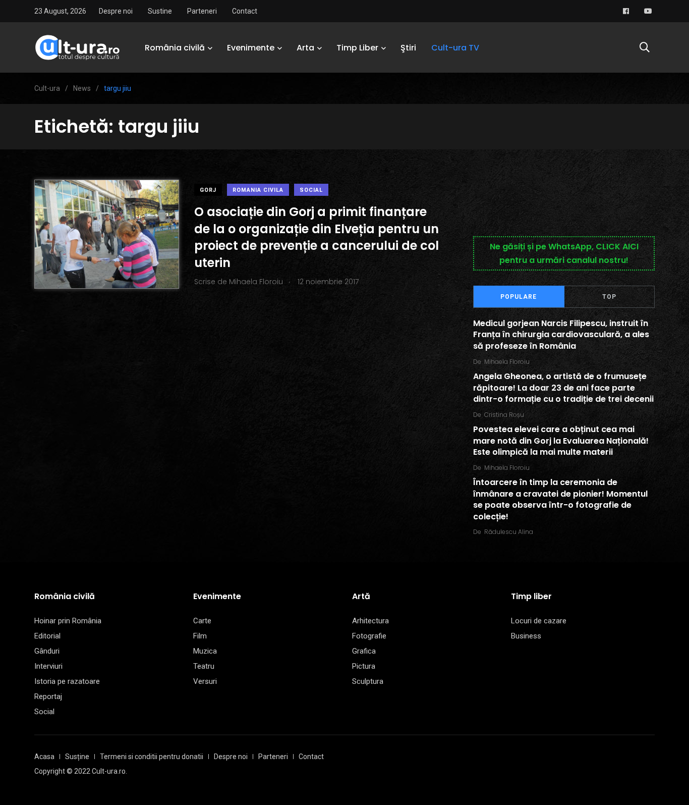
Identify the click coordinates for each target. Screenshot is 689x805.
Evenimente (250, 47)
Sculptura (367, 681)
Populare (518, 296)
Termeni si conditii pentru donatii (151, 757)
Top (609, 296)
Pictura (363, 666)
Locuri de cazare (538, 620)
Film (200, 635)
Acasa (44, 757)
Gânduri (47, 651)
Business (526, 635)
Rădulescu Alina (508, 531)
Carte (202, 620)
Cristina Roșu (504, 414)
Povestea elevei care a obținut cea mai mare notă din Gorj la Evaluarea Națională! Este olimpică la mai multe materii (561, 441)
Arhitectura (370, 620)
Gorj (208, 190)
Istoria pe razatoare (67, 681)
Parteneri (202, 11)
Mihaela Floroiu (507, 361)
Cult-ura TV (455, 47)
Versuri (205, 681)
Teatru (203, 666)
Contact (244, 11)
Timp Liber (357, 47)
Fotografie (369, 635)
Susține (77, 757)
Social (311, 190)
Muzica (205, 651)
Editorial (47, 635)
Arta (305, 47)
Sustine (160, 11)
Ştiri (408, 47)
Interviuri (48, 666)
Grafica (364, 651)
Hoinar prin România (67, 620)
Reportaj (48, 696)
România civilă (175, 47)
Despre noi (116, 11)
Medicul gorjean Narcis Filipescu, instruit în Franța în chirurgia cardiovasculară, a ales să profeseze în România (561, 334)
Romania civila (258, 190)
